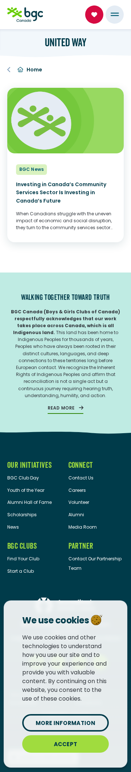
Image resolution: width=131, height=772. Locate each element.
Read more (61, 408)
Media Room (82, 527)
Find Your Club (23, 559)
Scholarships (22, 515)
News (13, 527)
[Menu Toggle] (115, 14)
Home (35, 69)
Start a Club (20, 571)
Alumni (76, 515)
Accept (66, 744)
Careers (77, 490)
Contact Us (81, 478)
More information (65, 723)
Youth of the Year (25, 490)
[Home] (25, 14)
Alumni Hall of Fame (29, 502)
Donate (94, 14)
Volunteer (78, 502)
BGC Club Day (23, 478)
